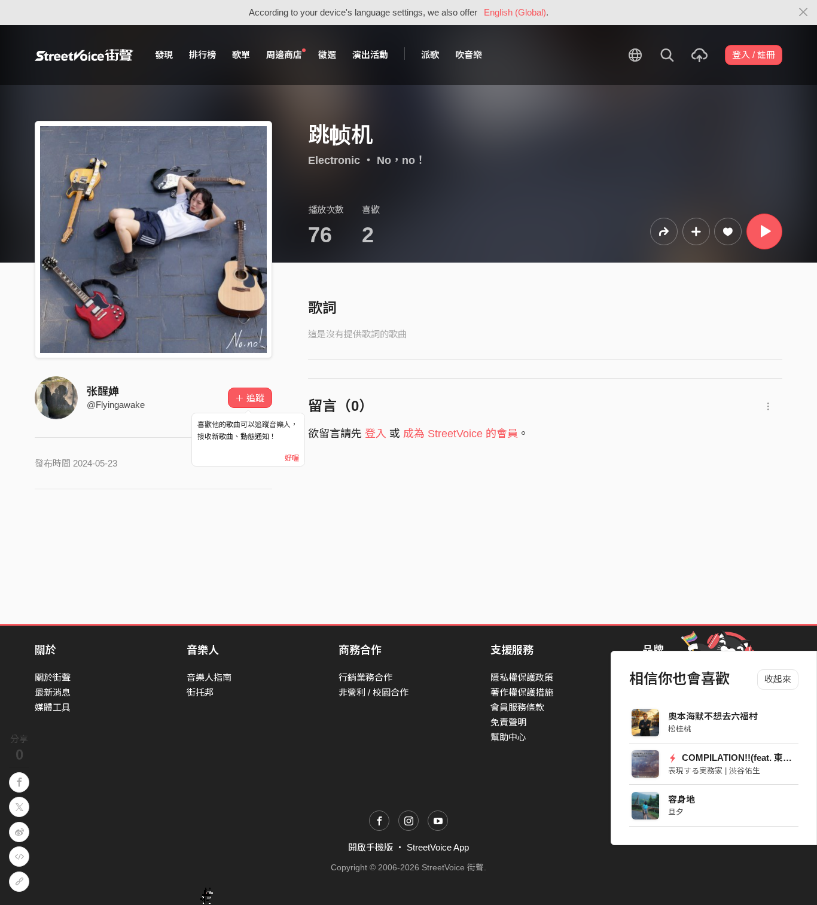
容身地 (681, 799)
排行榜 (202, 55)
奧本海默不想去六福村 (713, 716)
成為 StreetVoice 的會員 (460, 434)
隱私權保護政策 (521, 677)
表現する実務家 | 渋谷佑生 (714, 770)
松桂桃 (679, 728)
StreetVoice (84, 55)
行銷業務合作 (365, 677)
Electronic (334, 160)
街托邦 (200, 692)
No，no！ (401, 160)
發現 (164, 55)
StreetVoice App (438, 847)
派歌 (430, 55)
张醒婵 (103, 391)
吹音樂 (468, 55)
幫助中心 (508, 737)
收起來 (777, 679)
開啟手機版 (370, 847)
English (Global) (515, 12)
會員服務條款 (517, 707)
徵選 (327, 55)
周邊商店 (284, 55)
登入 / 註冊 (753, 55)
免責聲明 (508, 722)
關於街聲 (53, 677)
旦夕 (676, 812)
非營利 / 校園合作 (373, 692)
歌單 (241, 55)
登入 (375, 434)
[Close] (803, 12)
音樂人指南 (209, 677)
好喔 (292, 458)
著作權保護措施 (521, 692)
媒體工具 (53, 707)
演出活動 (370, 55)
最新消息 (53, 692)
